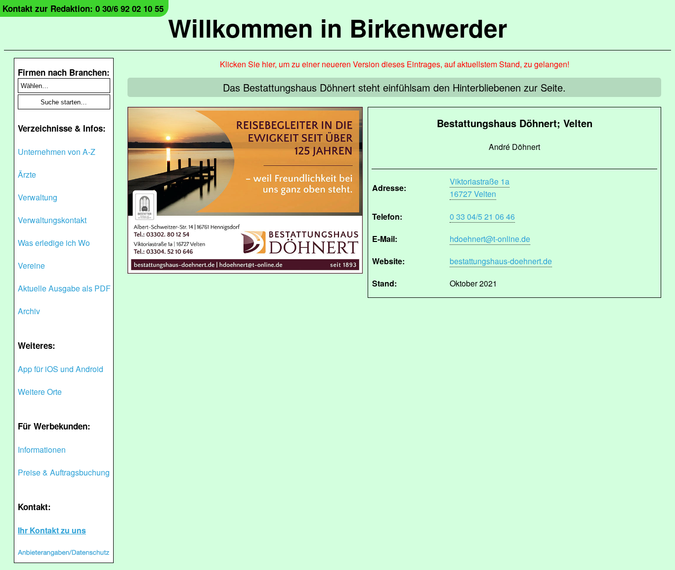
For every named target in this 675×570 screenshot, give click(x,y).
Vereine (31, 265)
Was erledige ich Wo (54, 242)
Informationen (42, 449)
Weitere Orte (40, 391)
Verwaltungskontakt (52, 220)
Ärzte (27, 174)
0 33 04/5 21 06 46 (482, 216)
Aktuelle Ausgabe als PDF (64, 288)
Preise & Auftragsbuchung (64, 472)
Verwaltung (37, 197)
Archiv (29, 311)
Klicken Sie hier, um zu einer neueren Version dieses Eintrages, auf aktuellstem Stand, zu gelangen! (394, 64)
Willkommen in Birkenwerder (337, 27)
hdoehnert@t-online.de (490, 238)
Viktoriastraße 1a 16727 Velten (479, 187)
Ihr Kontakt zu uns (52, 530)
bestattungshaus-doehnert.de (501, 261)
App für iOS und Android (60, 369)
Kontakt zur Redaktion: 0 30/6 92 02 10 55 (83, 8)
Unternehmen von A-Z (56, 151)
